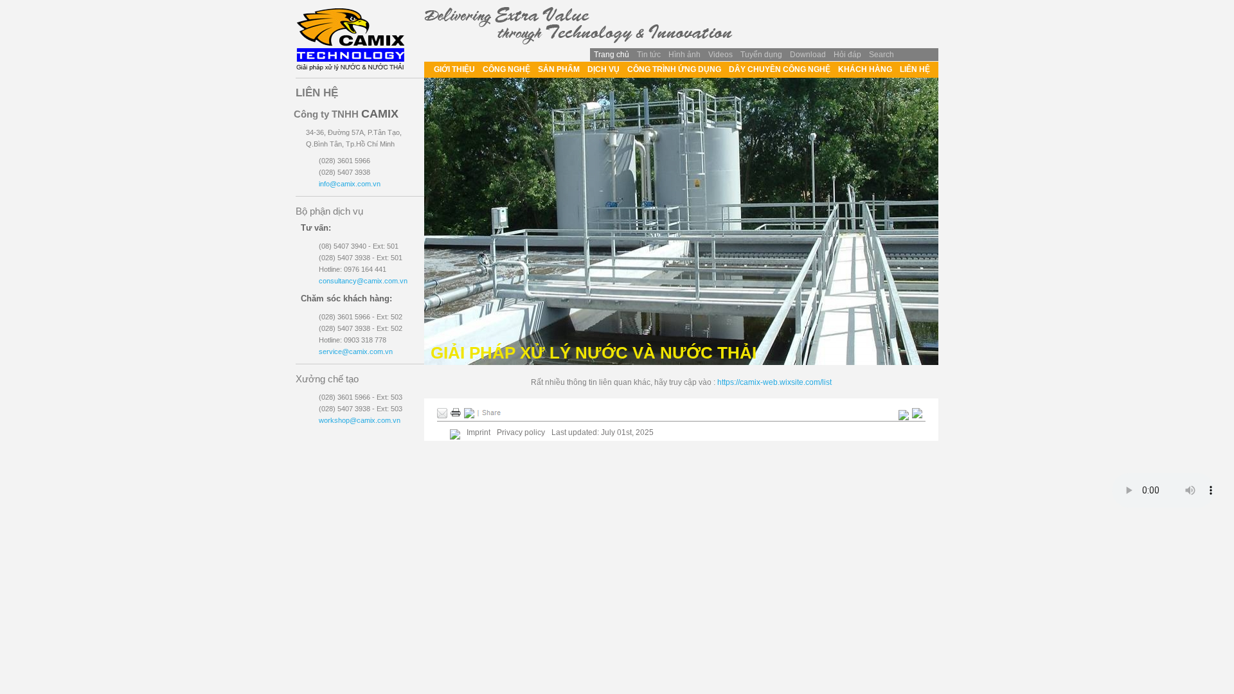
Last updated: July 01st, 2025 (602, 432)
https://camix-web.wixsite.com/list (774, 382)
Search (881, 54)
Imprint (478, 432)
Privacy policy (521, 432)
